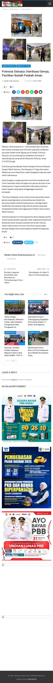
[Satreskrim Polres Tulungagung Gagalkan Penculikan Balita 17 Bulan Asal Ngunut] (38, 307)
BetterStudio (32, 679)
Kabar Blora (10, 332)
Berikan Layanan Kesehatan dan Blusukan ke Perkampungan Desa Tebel (13, 277)
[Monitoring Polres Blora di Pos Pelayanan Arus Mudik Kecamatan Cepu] (38, 338)
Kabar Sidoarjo (9, 66)
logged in (14, 380)
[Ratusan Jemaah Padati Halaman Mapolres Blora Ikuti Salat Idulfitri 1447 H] (14, 338)
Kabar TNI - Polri (23, 66)
